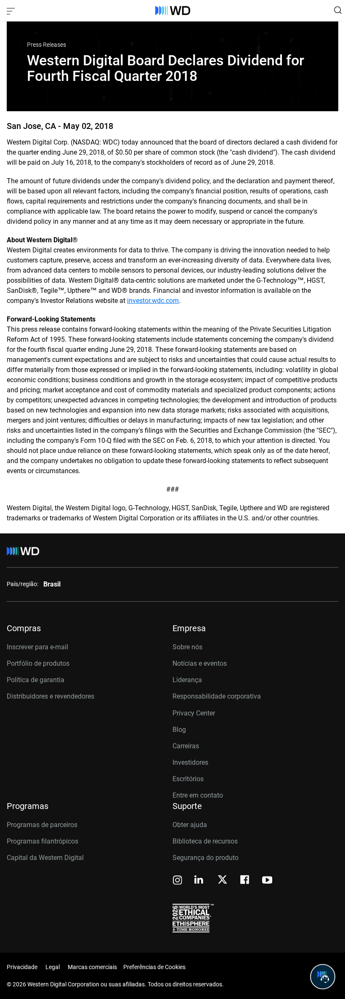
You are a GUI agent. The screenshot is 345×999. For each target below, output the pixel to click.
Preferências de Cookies (154, 967)
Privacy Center (193, 713)
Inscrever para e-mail (37, 647)
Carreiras (185, 746)
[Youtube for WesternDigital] (267, 881)
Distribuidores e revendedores (50, 696)
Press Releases (46, 44)
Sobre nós (187, 647)
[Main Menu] (12, 10)
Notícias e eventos (199, 663)
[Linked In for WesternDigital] (199, 881)
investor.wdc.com (153, 301)
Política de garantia (35, 680)
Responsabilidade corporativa (216, 696)
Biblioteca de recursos (205, 841)
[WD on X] (222, 880)
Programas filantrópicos (42, 841)
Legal (52, 967)
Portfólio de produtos (38, 663)
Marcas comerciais (92, 967)
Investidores (190, 762)
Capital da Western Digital (45, 858)
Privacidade (22, 967)
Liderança (187, 680)
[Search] (338, 10)
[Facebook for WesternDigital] (245, 881)
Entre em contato (197, 795)
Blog (179, 730)
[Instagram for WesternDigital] (177, 881)
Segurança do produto (205, 858)
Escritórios (188, 779)
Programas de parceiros (42, 825)
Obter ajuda (189, 825)
